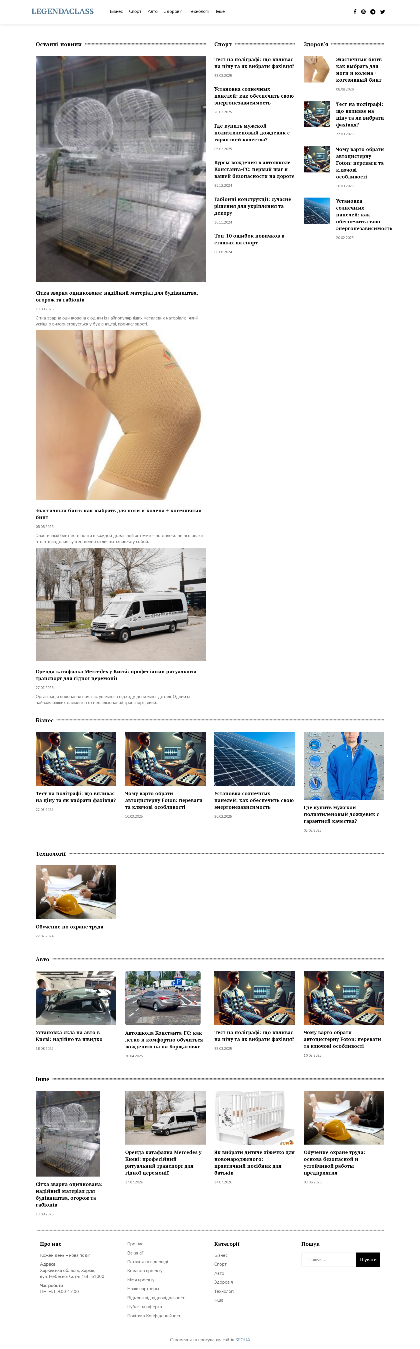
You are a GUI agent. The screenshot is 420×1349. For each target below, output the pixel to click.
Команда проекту (145, 1271)
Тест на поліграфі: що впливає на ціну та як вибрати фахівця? (254, 62)
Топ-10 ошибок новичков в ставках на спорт (249, 239)
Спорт (135, 11)
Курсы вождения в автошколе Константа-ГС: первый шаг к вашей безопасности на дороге (254, 169)
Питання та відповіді (147, 1262)
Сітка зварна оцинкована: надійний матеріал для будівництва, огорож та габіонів (69, 1194)
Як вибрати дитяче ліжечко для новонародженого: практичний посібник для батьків (254, 1162)
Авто (153, 11)
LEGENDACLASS (62, 11)
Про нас (135, 1244)
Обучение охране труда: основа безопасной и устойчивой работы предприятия (334, 1162)
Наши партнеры (143, 1289)
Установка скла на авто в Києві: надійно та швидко (69, 1035)
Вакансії (135, 1253)
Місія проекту (141, 1280)
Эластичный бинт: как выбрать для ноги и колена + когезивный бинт (359, 69)
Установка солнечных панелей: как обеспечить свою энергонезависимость (254, 96)
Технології (199, 11)
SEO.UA (242, 1340)
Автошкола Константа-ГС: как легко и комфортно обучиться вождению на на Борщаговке (164, 1040)
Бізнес (116, 11)
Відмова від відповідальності (156, 1298)
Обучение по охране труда (69, 926)
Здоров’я (173, 11)
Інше (220, 11)
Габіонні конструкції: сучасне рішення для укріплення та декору (252, 206)
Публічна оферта (144, 1307)
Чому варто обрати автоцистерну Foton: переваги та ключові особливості (360, 163)
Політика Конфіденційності (154, 1316)
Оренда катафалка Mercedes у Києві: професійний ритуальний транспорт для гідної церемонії (116, 674)
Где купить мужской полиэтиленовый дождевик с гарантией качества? (252, 132)
